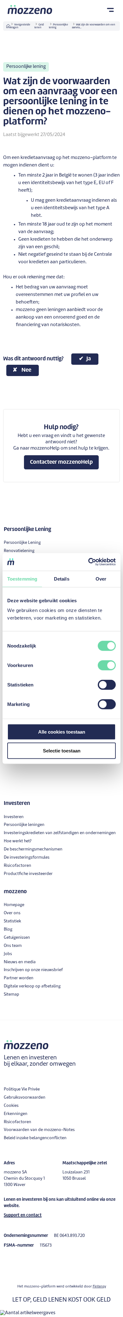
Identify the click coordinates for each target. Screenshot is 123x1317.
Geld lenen (39, 26)
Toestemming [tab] (22, 578)
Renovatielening (19, 551)
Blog (8, 929)
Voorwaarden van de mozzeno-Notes (39, 1130)
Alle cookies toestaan (61, 732)
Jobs (8, 954)
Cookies (11, 1106)
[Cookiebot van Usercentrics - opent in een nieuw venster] (88, 562)
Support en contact (23, 1215)
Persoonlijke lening (58, 26)
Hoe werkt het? (18, 841)
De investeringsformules (27, 857)
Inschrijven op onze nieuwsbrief (33, 970)
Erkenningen (15, 1114)
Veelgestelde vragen (20, 26)
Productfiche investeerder (28, 874)
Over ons (12, 913)
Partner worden (18, 978)
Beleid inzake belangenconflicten (35, 1138)
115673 (46, 1245)
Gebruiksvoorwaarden (24, 1098)
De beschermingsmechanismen (33, 849)
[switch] (107, 665)
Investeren (14, 817)
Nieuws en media (20, 962)
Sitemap (11, 994)
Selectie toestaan (61, 750)
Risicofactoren (17, 866)
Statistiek (12, 921)
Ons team (13, 946)
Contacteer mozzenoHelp (61, 462)
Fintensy (99, 1286)
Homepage (14, 905)
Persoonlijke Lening (22, 543)
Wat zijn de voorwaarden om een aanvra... (93, 26)
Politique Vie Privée (22, 1089)
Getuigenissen (17, 938)
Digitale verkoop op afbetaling (32, 986)
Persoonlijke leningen (24, 825)
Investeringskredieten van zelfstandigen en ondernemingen (60, 833)
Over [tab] (101, 578)
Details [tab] (61, 578)
